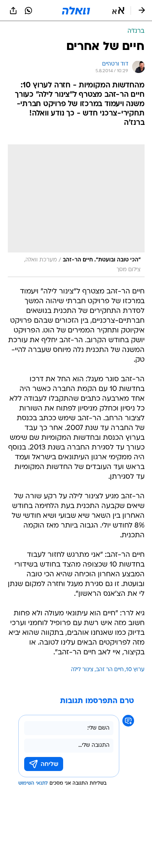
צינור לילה (82, 669)
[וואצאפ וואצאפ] (28, 10)
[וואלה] (76, 10)
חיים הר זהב (110, 669)
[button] (118, 10)
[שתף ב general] (13, 10)
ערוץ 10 (135, 669)
